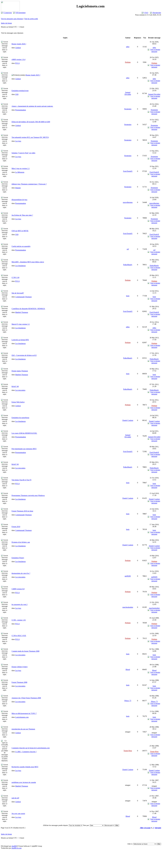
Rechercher (157, 13)
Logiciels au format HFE (20, 340)
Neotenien (127, 109)
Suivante (158, 828)
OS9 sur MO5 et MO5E (20, 231)
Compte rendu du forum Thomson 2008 (25, 651)
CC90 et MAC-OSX (19, 636)
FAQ (146, 13)
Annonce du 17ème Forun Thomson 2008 (26, 698)
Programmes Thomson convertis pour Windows (28, 495)
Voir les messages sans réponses (12, 19)
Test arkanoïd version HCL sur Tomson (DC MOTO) (30, 137)
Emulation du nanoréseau (20, 418)
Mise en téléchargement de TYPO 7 (24, 713)
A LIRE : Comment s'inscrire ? (26, 752)
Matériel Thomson (21, 312)
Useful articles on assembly (21, 246)
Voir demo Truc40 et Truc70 (21, 480)
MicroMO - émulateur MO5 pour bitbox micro (28, 262)
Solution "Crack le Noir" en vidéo (23, 153)
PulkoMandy (127, 265)
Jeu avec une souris (18, 813)
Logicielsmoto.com (22, 717)
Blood (128, 669)
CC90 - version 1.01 (19, 620)
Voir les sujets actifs (31, 19)
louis (127, 296)
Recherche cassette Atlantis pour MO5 (25, 767)
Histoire (18, 188)
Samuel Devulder (128, 93)
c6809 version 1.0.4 (18, 59)
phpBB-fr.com (16, 848)
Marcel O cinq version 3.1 (21, 324)
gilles (128, 327)
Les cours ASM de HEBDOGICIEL (24, 433)
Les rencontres (20, 390)
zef (128, 249)
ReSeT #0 (15, 464)
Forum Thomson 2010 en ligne (22, 511)
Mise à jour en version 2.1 (21, 168)
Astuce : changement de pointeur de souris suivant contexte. (32, 106)
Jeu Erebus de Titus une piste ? (22, 215)
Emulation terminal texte (20, 91)
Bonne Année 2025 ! (33, 75)
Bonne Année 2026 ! (19, 44)
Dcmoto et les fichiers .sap (21, 542)
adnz (127, 47)
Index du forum (6, 23)
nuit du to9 (15, 798)
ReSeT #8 (15, 386)
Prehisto (128, 62)
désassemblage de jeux (19, 200)
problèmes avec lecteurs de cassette (24, 782)
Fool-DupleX (127, 171)
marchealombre (127, 607)
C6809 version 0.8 (18, 589)
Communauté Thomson (23, 297)
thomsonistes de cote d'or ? (21, 573)
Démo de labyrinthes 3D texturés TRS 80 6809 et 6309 (31, 122)
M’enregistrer (21, 13)
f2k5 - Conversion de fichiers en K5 (24, 355)
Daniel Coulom (127, 420)
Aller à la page (145, 828)
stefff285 (128, 576)
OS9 (16, 94)
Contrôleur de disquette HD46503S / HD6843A (28, 309)
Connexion (8, 13)
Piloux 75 (127, 701)
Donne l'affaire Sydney (20, 667)
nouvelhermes (128, 202)
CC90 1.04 (15, 277)
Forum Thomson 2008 (19, 682)
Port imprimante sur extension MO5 (24, 449)
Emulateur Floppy (18, 558)
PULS (17, 63)
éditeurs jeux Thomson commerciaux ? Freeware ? (29, 184)
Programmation (20, 110)
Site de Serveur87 (18, 293)
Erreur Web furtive (18, 402)
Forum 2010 (16, 527)
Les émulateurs (20, 266)
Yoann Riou (128, 751)
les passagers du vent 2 (19, 604)
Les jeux (18, 141)
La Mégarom (19, 172)
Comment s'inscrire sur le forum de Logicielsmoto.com (31, 748)
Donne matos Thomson (20, 371)
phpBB (14, 846)
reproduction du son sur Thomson (23, 729)
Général (18, 48)
